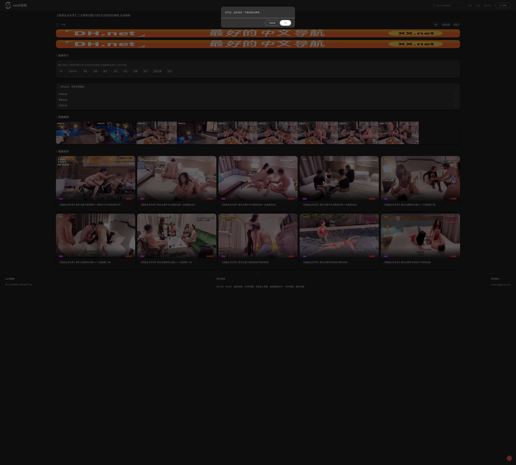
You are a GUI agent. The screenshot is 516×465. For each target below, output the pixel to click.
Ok (285, 23)
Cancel (272, 23)
